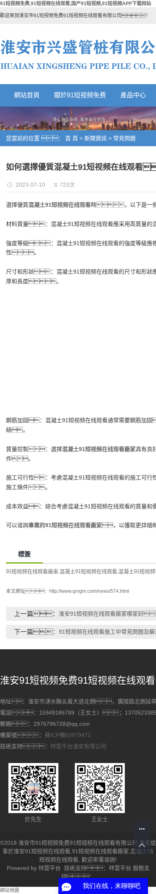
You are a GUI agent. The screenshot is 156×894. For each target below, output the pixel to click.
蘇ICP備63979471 (68, 735)
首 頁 (71, 138)
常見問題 (124, 138)
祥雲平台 (49, 868)
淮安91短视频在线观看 (42, 851)
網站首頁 (27, 95)
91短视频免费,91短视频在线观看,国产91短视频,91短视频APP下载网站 (75, 3)
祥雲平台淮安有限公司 (78, 746)
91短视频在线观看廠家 (32, 571)
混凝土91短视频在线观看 (88, 571)
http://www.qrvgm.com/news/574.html (89, 591)
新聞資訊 (95, 138)
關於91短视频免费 (80, 95)
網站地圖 (9, 890)
